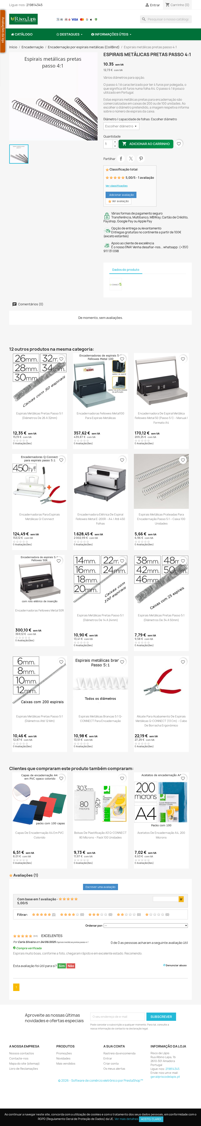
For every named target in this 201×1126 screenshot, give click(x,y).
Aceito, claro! (151, 1119)
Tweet (131, 158)
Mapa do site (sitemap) (24, 1063)
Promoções (64, 1053)
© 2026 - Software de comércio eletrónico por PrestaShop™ (100, 1081)
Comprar (100, 406)
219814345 (34, 5)
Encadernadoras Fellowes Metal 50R (39, 610)
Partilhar (121, 158)
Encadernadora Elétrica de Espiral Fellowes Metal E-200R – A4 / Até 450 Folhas (100, 519)
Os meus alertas (114, 1068)
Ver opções (39, 406)
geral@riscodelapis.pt (165, 1077)
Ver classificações (117, 185)
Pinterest (141, 158)
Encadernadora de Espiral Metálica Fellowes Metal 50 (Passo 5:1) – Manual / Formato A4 (161, 418)
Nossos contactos (21, 1053)
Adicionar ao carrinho (146, 143)
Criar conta (111, 1063)
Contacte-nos (18, 1058)
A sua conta (114, 1046)
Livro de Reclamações (23, 1068)
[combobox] (166, 19)
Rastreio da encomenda (119, 1053)
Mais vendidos (65, 1063)
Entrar (107, 1058)
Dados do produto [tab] (125, 270)
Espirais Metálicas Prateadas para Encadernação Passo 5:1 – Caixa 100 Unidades (161, 519)
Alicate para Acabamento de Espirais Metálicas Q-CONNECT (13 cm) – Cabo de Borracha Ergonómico (161, 720)
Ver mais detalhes (126, 1119)
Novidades (63, 1058)
